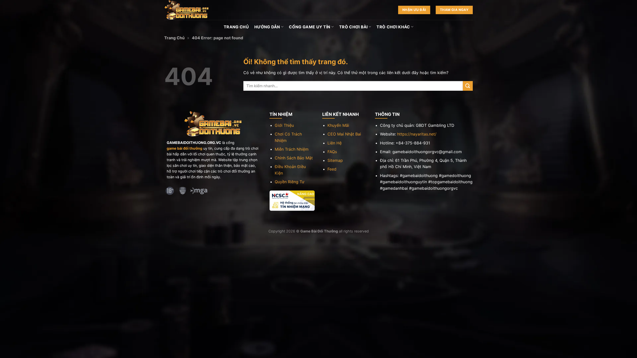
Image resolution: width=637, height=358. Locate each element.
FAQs (332, 151)
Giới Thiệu (284, 125)
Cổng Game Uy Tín (309, 26)
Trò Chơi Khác (393, 26)
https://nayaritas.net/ (416, 134)
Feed (331, 169)
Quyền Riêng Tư (289, 181)
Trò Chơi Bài (353, 26)
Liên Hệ (334, 142)
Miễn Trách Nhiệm (292, 149)
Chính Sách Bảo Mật (294, 157)
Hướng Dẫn (267, 26)
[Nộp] (468, 86)
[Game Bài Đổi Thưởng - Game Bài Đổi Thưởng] (189, 10)
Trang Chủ (236, 26)
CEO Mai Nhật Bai (344, 134)
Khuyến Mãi (338, 125)
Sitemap (335, 160)
